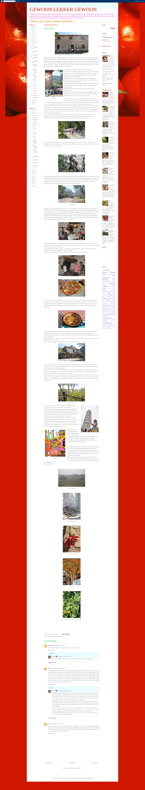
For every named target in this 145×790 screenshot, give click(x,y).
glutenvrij (113, 290)
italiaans (110, 295)
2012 (33, 45)
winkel (105, 326)
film (110, 286)
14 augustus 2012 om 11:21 (59, 645)
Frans (110, 288)
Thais (107, 313)
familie (49, 636)
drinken (113, 281)
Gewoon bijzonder (111, 230)
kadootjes (109, 296)
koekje (107, 300)
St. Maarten (112, 311)
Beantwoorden (51, 650)
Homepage (72, 762)
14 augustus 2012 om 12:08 (58, 668)
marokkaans (104, 303)
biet (109, 274)
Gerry (53, 656)
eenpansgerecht (111, 283)
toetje (109, 313)
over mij (41, 21)
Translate (108, 41)
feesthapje (105, 286)
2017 (33, 34)
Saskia (49, 668)
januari (35, 97)
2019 (33, 29)
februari (35, 95)
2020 (33, 27)
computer (104, 281)
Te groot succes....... (112, 169)
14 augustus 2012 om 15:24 (64, 690)
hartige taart (112, 291)
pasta (107, 306)
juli (34, 84)
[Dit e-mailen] (62, 634)
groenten (104, 291)
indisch (113, 293)
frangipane (104, 288)
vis (114, 323)
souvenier (107, 311)
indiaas (109, 293)
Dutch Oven (104, 283)
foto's (114, 286)
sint (114, 310)
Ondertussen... (112, 153)
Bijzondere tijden (111, 216)
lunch (109, 301)
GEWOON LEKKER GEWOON (63, 9)
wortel (103, 328)
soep (103, 311)
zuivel (110, 328)
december (35, 47)
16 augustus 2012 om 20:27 (57, 724)
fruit (114, 288)
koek (103, 300)
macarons (113, 301)
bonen (103, 275)
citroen (113, 279)
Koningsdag (113, 300)
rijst (114, 308)
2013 (33, 43)
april (34, 90)
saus (112, 310)
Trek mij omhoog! (35, 66)
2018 (33, 32)
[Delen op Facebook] (67, 634)
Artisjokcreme (112, 185)
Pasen (103, 306)
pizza (109, 306)
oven (114, 305)
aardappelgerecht (106, 270)
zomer (61, 636)
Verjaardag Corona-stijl (112, 107)
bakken (112, 272)
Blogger (91, 778)
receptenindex (56, 21)
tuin (103, 315)
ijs (105, 293)
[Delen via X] (65, 634)
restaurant (111, 308)
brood (114, 275)
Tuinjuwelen (112, 137)
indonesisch (104, 295)
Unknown (50, 645)
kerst (114, 296)
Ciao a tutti (34, 80)
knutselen (112, 298)
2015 (33, 39)
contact (48, 21)
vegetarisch (105, 321)
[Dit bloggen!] (63, 634)
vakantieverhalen (56, 636)
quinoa (103, 308)
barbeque (104, 274)
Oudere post (95, 762)
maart (34, 93)
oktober (35, 55)
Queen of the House (111, 122)
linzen (106, 301)
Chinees (113, 278)
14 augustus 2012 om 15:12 (64, 656)
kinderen (104, 298)
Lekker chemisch (111, 93)
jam (114, 295)
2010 (33, 103)
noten (111, 305)
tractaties (113, 313)
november (35, 51)
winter (109, 326)
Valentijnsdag (105, 320)
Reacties (52, 653)
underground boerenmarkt (109, 315)
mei (34, 88)
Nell (49, 724)
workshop (113, 326)
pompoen (113, 306)
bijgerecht (113, 274)
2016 (33, 36)
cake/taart (106, 277)
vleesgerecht (105, 325)
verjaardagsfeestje (107, 323)
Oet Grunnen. (111, 201)
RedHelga (74, 778)
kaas (103, 296)
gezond (104, 290)
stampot (103, 313)
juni (34, 86)
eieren (103, 284)
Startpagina (34, 21)
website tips (112, 325)
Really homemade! (35, 71)
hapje (108, 291)
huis (103, 293)
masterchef (113, 303)
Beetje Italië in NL (35, 76)
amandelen (104, 272)
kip (108, 298)
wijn (103, 326)
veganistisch (112, 320)
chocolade (105, 279)
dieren (107, 281)
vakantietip (104, 316)
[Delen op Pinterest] (68, 634)
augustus (35, 61)
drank (111, 281)
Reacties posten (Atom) (75, 768)
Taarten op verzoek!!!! (67, 21)
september (35, 57)
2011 (33, 100)
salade (109, 310)
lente (103, 301)
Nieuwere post (48, 762)
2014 (33, 41)
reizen (107, 308)
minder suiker (105, 305)
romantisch (104, 310)
